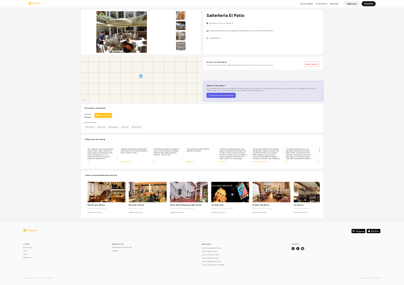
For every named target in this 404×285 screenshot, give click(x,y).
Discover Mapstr (307, 4)
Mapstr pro (352, 4)
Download (369, 4)
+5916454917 (214, 38)
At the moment (321, 4)
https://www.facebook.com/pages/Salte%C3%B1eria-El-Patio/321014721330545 (241, 31)
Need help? (334, 4)
